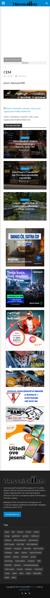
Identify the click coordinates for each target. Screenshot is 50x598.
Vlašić (7, 577)
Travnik (19, 569)
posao (33, 557)
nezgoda (17, 548)
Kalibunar (35, 536)
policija (16, 557)
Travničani (38, 569)
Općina (24, 553)
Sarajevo (31, 561)
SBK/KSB (8, 565)
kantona (8, 540)
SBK (38, 561)
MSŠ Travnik (9, 544)
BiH (13, 532)
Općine (7, 557)
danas (36, 532)
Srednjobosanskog (31, 565)
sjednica (17, 565)
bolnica (20, 532)
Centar (28, 532)
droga (7, 536)
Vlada (28, 573)
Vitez (21, 573)
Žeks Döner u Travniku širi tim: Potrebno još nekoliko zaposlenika (25, 175)
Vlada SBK (37, 573)
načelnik (8, 548)
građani (26, 536)
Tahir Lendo (9, 569)
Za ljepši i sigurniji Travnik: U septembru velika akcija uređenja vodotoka (25, 206)
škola (14, 577)
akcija (7, 532)
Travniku (28, 569)
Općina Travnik (35, 553)
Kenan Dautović (20, 540)
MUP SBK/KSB (32, 544)
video (14, 573)
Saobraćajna (20, 561)
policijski (25, 557)
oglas (17, 553)
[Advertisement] (25, 34)
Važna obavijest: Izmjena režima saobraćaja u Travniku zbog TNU (25, 144)
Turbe (7, 573)
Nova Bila (27, 548)
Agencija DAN (24, 590)
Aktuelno (25, 138)
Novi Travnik (38, 548)
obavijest (8, 553)
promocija (8, 561)
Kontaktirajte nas (12, 514)
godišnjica (16, 536)
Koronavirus (33, 540)
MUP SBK (20, 544)
